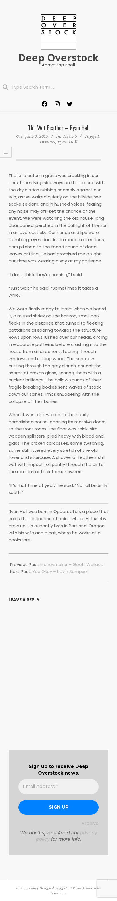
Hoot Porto (72, 887)
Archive (90, 823)
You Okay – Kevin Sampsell (60, 571)
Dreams (47, 142)
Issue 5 (70, 136)
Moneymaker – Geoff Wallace (71, 564)
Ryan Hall (67, 142)
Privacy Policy (27, 887)
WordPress (58, 893)
